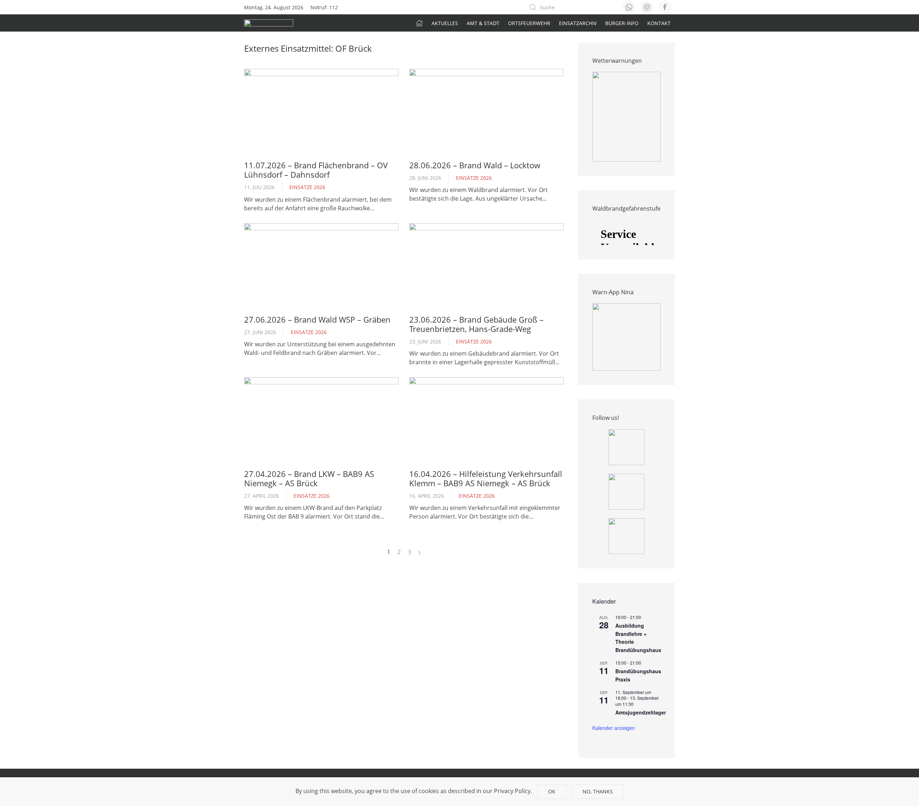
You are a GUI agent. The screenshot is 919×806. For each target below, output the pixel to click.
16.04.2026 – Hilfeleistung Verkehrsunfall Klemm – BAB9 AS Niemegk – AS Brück (485, 478)
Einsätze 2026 (307, 187)
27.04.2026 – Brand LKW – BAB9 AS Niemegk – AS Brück (309, 478)
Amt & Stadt (483, 23)
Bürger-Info (622, 23)
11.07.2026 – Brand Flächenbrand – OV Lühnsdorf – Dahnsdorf (316, 170)
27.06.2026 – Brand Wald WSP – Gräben (317, 319)
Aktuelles (444, 23)
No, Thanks (598, 791)
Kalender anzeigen (613, 727)
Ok (551, 791)
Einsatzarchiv (578, 23)
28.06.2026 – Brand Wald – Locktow (474, 165)
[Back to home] (268, 23)
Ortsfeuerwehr (529, 23)
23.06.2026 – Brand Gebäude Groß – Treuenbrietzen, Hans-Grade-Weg (476, 324)
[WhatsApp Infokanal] (626, 446)
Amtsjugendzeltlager (640, 712)
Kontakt (659, 23)
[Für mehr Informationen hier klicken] (626, 116)
